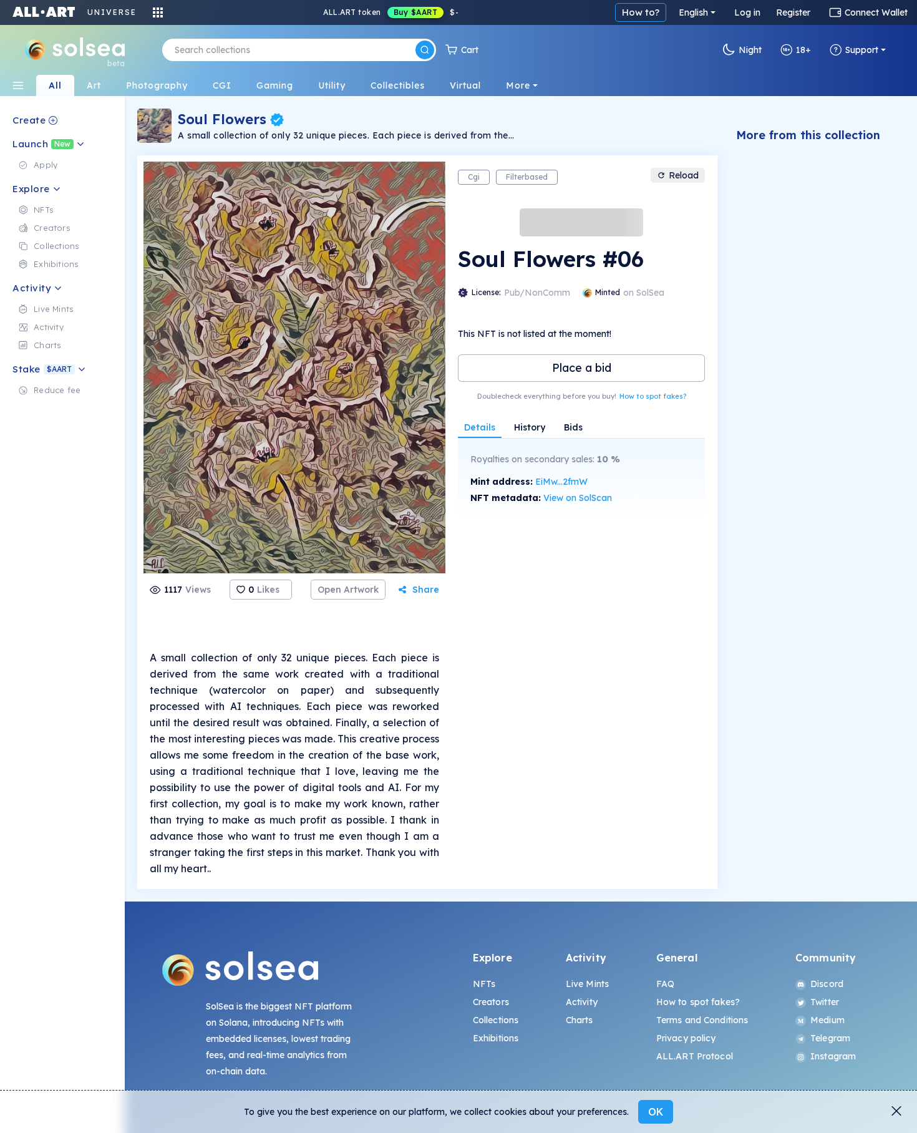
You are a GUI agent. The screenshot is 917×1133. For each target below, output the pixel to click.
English (693, 12)
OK (655, 1112)
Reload (684, 175)
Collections (496, 1020)
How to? (640, 12)
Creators (491, 1002)
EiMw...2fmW (561, 481)
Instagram (833, 1056)
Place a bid (581, 368)
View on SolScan (577, 497)
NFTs (484, 984)
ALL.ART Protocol (694, 1056)
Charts (579, 1020)
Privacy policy (686, 1038)
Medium (827, 1020)
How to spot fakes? (652, 396)
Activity (582, 1002)
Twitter (824, 1002)
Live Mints (587, 984)
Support (861, 50)
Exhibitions (496, 1038)
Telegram (830, 1038)
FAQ (665, 984)
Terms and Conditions (702, 1020)
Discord (826, 984)
